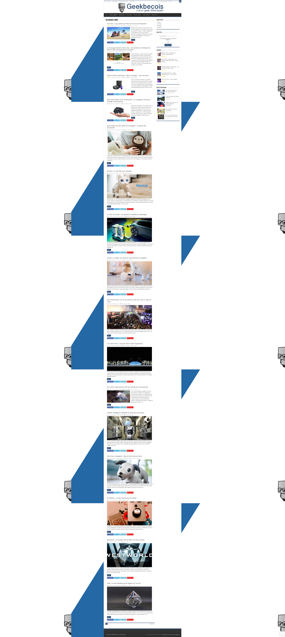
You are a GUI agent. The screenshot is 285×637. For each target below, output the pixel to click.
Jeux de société (137, 14)
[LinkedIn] (162, 1)
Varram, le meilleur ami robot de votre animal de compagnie (126, 258)
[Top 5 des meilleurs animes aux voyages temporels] (161, 92)
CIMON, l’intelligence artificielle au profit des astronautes (125, 413)
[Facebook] (159, 1)
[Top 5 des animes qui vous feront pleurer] (161, 110)
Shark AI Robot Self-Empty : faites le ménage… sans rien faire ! (128, 75)
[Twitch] (168, 1)
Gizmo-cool (154, 14)
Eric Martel (110, 303)
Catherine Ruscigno (111, 129)
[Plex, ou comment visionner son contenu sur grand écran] (161, 117)
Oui (168, 41)
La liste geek (132, 1)
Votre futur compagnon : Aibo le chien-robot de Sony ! (124, 456)
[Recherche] (180, 1)
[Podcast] (171, 1)
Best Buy (159, 23)
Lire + (133, 39)
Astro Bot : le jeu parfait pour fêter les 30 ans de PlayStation (127, 24)
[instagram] (165, 1)
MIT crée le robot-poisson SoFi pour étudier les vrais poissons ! (128, 387)
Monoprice (159, 25)
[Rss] (157, 1)
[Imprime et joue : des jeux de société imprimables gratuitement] (161, 104)
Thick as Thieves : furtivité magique (169, 79)
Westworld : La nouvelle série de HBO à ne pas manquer (126, 540)
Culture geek (121, 14)
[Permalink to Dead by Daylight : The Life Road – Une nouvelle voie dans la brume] (159, 67)
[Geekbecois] (142, 8)
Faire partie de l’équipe (123, 1)
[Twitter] (160, 1)
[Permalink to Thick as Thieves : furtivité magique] (159, 80)
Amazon (159, 22)
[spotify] (166, 1)
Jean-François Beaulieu (112, 414)
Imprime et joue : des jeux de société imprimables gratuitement (171, 104)
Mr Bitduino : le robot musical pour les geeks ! (122, 498)
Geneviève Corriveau (116, 25)
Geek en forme (146, 14)
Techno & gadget (113, 14)
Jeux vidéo (129, 14)
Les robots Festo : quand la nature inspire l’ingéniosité (125, 343)
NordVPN (159, 27)
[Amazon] (170, 1)
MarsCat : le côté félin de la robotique (119, 171)
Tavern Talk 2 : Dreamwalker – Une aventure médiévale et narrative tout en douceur (170, 60)
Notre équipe (114, 1)
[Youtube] (163, 1)
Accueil (106, 14)
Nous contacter (107, 1)
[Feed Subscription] (154, 20)
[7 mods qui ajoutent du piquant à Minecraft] (161, 98)
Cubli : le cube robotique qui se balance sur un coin (124, 583)
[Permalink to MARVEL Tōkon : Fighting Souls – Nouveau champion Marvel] (159, 54)
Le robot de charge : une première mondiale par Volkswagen (127, 214)
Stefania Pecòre (111, 103)
